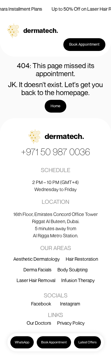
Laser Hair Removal (36, 280)
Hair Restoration (82, 259)
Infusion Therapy (78, 280)
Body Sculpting (72, 270)
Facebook (41, 304)
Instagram (70, 304)
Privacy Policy (71, 323)
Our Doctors (39, 323)
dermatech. (40, 30)
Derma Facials (37, 270)
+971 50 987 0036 (55, 151)
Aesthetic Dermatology (36, 259)
